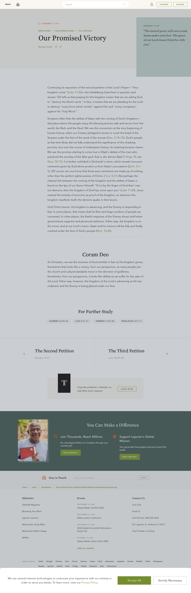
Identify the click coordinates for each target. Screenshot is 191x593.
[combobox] (91, 4)
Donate (180, 4)
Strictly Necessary (170, 580)
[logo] (18, 4)
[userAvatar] (152, 4)
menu (8, 4)
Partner (164, 4)
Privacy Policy (89, 582)
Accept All (134, 580)
